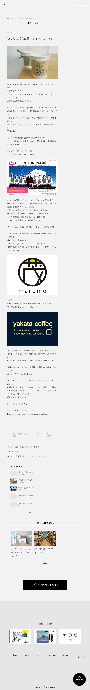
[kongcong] (14, 4)
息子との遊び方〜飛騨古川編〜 (21, 435)
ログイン (26, 447)
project (39, 655)
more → (30, 512)
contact (66, 655)
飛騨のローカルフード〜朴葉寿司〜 (44, 435)
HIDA (28, 23)
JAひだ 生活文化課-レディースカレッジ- (28, 18)
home (15, 655)
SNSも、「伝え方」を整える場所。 (25, 473)
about (41, 660)
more (45, 562)
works (36, 23)
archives (52, 655)
